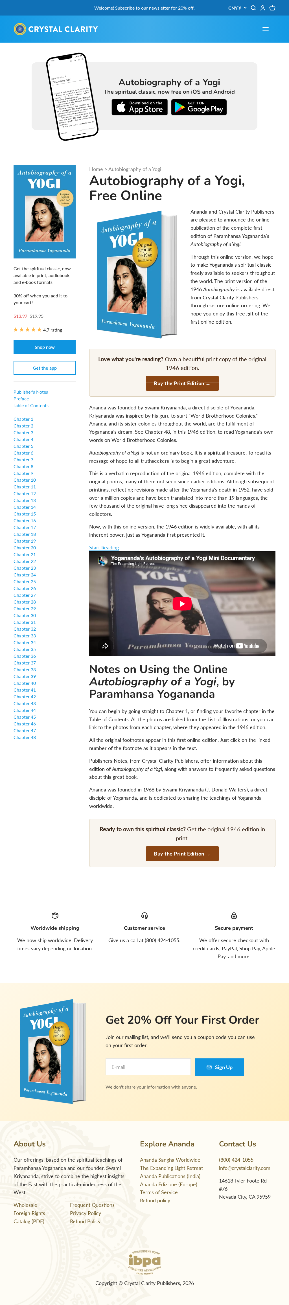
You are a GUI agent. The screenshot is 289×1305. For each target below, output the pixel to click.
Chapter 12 (25, 493)
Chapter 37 (25, 662)
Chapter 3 (23, 432)
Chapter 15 (25, 513)
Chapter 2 (23, 425)
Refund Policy (85, 1221)
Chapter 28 (25, 601)
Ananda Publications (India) (170, 1176)
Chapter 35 (25, 649)
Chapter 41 (25, 689)
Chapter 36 (25, 656)
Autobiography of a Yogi (134, 169)
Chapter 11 (25, 486)
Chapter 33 (25, 635)
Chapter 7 (23, 459)
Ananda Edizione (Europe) (168, 1184)
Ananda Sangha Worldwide (170, 1160)
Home (96, 169)
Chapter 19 (25, 540)
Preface (21, 398)
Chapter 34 (25, 642)
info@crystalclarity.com (244, 1168)
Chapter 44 (25, 710)
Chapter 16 (25, 520)
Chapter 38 (25, 669)
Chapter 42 (25, 696)
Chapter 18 (25, 534)
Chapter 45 (25, 717)
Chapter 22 (25, 561)
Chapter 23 (25, 568)
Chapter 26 (25, 588)
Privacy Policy (85, 1213)
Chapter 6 (23, 452)
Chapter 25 (25, 581)
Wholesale (25, 1205)
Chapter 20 (25, 547)
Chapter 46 (25, 723)
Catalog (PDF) (29, 1221)
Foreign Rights (29, 1213)
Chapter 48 (25, 737)
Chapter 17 (25, 527)
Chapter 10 (25, 479)
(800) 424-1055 (236, 1160)
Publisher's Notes (31, 391)
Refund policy (155, 1200)
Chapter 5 (23, 446)
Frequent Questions (92, 1205)
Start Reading (104, 547)
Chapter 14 (25, 507)
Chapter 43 (25, 703)
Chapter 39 (25, 676)
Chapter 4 (23, 439)
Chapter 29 (25, 608)
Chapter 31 (25, 622)
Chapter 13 (25, 500)
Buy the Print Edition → (182, 383)
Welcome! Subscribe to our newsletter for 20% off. (144, 7)
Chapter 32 (25, 628)
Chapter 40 (25, 683)
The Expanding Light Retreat (171, 1168)
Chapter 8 (23, 466)
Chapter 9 (23, 473)
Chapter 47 (25, 730)
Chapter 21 (25, 554)
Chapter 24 (25, 574)
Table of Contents (31, 405)
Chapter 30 (25, 615)
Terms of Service (159, 1192)
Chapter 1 (23, 419)
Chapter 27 (25, 595)
